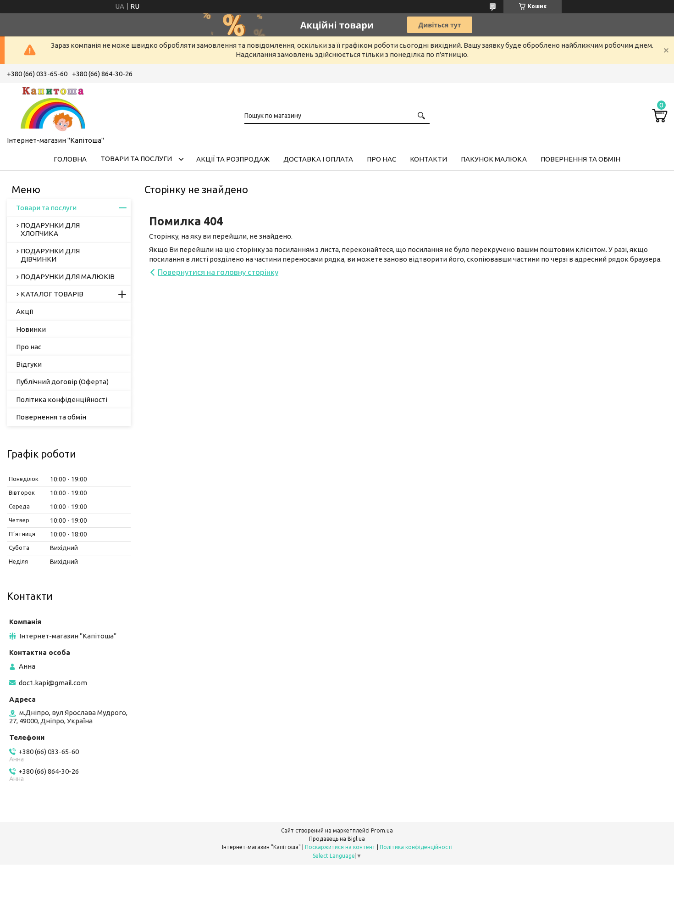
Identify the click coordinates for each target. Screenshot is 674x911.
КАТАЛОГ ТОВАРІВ (52, 294)
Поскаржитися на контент (340, 847)
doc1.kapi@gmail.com (53, 683)
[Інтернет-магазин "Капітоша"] (53, 108)
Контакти (428, 159)
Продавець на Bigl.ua (337, 839)
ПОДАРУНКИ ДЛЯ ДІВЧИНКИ (50, 255)
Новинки (31, 329)
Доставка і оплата (318, 159)
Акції (24, 311)
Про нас (381, 159)
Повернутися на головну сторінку (218, 272)
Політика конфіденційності (61, 399)
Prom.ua (382, 830)
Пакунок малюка (494, 159)
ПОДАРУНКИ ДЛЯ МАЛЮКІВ (68, 276)
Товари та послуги (136, 158)
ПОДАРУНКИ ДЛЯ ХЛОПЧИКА (50, 229)
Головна (70, 159)
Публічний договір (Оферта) (62, 382)
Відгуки (29, 364)
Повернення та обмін (580, 159)
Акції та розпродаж (233, 159)
